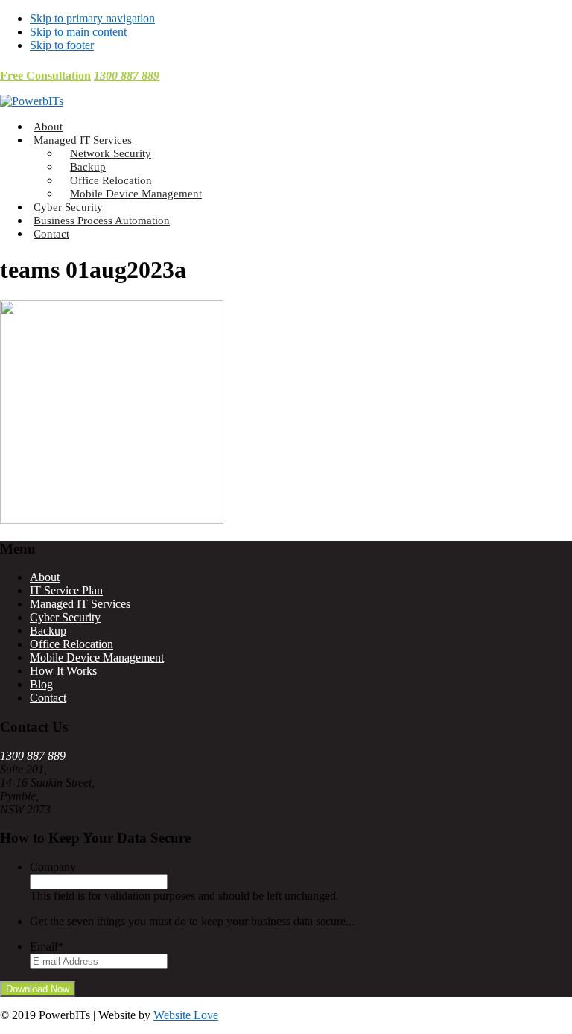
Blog (41, 684)
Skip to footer (62, 45)
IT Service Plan (66, 590)
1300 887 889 (126, 75)
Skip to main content (78, 31)
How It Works (63, 671)
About (45, 577)
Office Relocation (71, 644)
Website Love (185, 1015)
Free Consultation (45, 75)
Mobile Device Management (97, 657)
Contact (48, 697)
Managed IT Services (80, 603)
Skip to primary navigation (92, 18)
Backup (48, 630)
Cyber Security (65, 617)
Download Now (37, 989)
